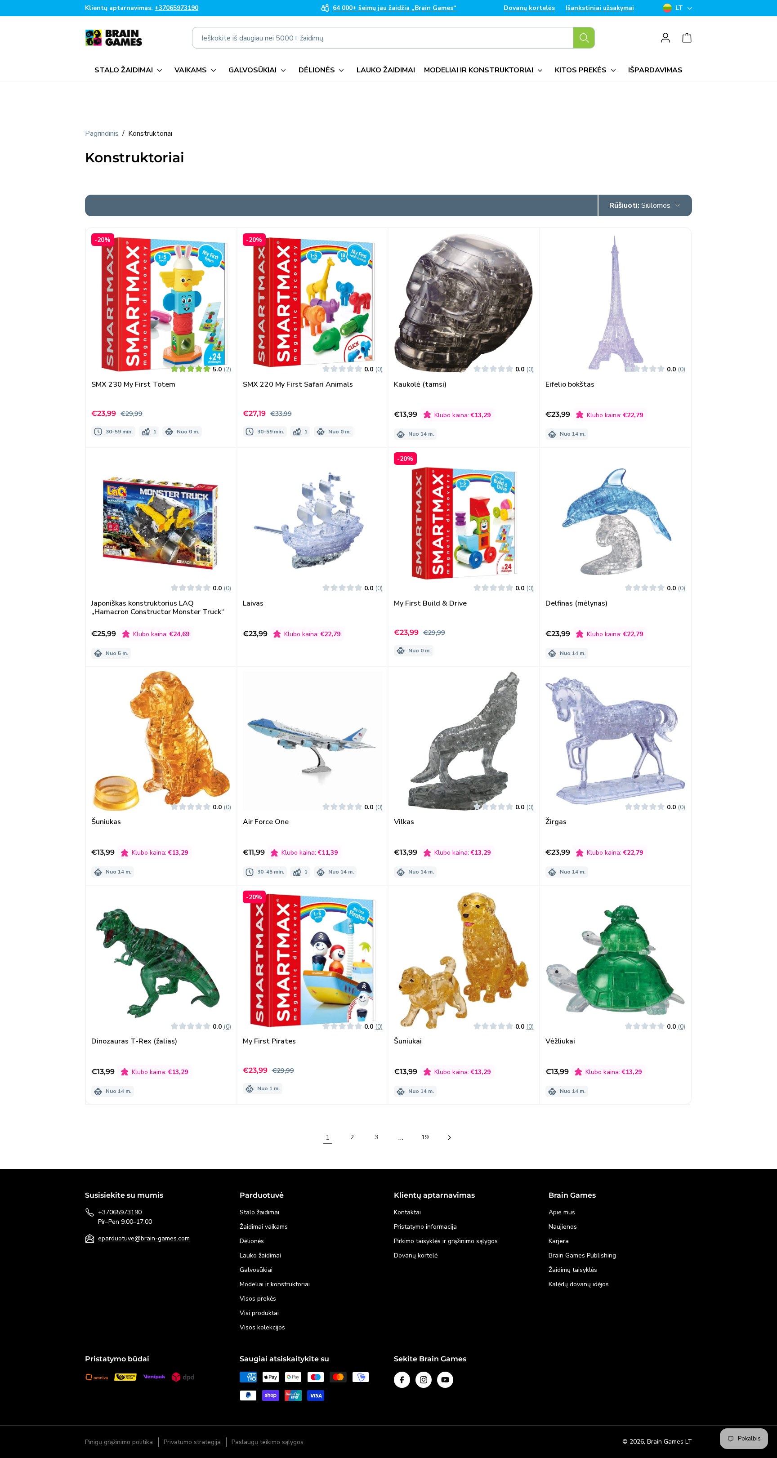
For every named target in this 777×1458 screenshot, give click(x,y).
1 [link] (328, 1137)
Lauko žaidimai (260, 1255)
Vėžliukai (560, 1041)
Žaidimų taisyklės (573, 1270)
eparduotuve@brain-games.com (144, 1238)
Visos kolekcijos (262, 1327)
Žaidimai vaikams (264, 1226)
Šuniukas (106, 822)
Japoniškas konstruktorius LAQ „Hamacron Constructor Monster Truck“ (157, 607)
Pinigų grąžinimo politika (119, 1442)
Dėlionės (252, 1241)
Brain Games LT (669, 1441)
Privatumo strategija (192, 1442)
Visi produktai (259, 1313)
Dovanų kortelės (529, 8)
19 (425, 1137)
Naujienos (563, 1226)
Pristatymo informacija (425, 1226)
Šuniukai (408, 1041)
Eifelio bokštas (569, 384)
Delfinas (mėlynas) (576, 603)
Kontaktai (407, 1212)
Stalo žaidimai (259, 1212)
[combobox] (393, 37)
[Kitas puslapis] (449, 1137)
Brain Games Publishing (582, 1255)
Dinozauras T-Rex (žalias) (134, 1041)
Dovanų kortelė (416, 1255)
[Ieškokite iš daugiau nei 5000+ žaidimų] (584, 37)
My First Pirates (269, 1041)
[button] (129, 70)
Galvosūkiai (256, 1270)
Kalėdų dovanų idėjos (579, 1284)
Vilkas (404, 822)
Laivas (253, 603)
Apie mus (562, 1212)
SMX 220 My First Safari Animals (298, 384)
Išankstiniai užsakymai (600, 8)
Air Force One (266, 822)
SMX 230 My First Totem (133, 384)
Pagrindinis (102, 133)
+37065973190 (120, 1212)
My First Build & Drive (430, 603)
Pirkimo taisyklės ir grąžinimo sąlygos (446, 1241)
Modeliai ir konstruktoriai (275, 1284)
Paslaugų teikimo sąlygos (268, 1442)
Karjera (559, 1241)
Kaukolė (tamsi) (420, 384)
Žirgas (556, 822)
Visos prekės (258, 1298)
